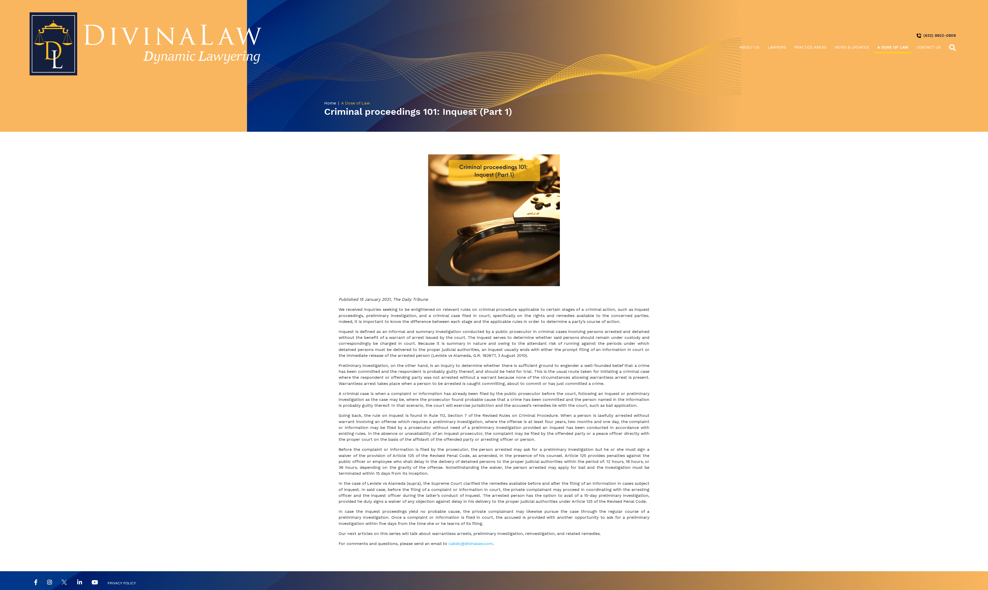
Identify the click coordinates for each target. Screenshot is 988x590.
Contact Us (928, 47)
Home (330, 103)
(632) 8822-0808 (939, 35)
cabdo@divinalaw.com (470, 543)
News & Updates (852, 47)
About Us (750, 47)
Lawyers (777, 47)
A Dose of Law (892, 47)
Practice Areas (810, 47)
